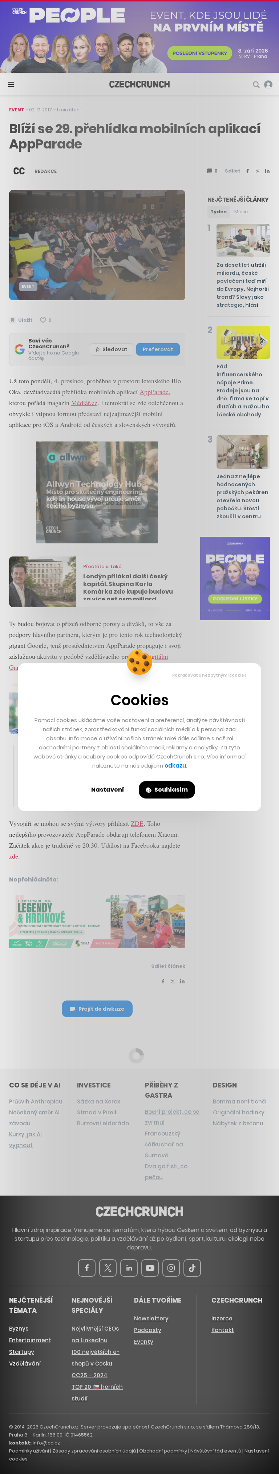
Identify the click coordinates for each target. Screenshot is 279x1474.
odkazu (175, 765)
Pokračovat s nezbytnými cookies (209, 675)
